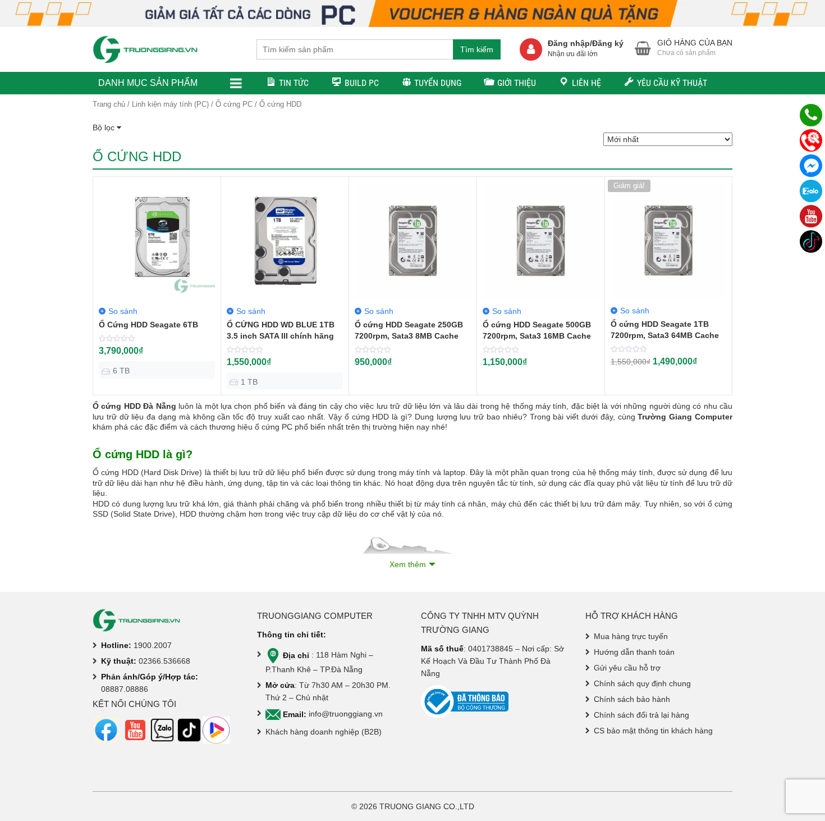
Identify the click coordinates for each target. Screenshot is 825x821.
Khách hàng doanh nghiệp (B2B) (323, 731)
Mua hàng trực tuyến (631, 636)
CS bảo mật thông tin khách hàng (653, 730)
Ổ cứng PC (234, 104)
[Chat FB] (811, 165)
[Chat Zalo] (811, 191)
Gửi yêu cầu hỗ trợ (627, 667)
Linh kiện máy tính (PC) (170, 104)
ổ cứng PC (273, 426)
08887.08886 (124, 689)
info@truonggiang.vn (346, 714)
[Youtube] (811, 216)
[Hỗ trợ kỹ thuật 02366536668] (811, 140)
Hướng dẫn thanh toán (634, 651)
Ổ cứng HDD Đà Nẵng (134, 406)
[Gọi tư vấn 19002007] (811, 115)
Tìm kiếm (476, 49)
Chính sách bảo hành (632, 699)
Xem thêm (407, 564)
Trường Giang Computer (685, 416)
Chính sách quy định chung (642, 683)
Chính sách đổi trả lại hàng (641, 714)
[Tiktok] (811, 241)
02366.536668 (164, 660)
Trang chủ (109, 104)
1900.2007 (153, 645)
